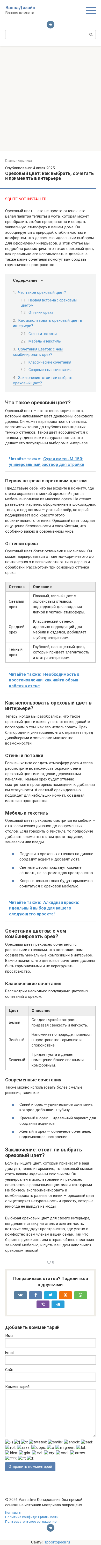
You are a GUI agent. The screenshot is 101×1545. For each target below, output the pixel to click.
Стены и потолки (42, 334)
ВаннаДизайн (20, 7)
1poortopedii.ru (57, 1542)
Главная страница (18, 160)
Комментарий (17, 1386)
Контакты (13, 1512)
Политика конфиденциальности (32, 1517)
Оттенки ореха (40, 312)
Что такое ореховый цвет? (42, 292)
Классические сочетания (49, 362)
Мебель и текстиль (44, 341)
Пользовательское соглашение (30, 1521)
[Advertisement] (50, 98)
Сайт (9, 1369)
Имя (9, 1335)
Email (9, 1352)
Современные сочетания (49, 370)
